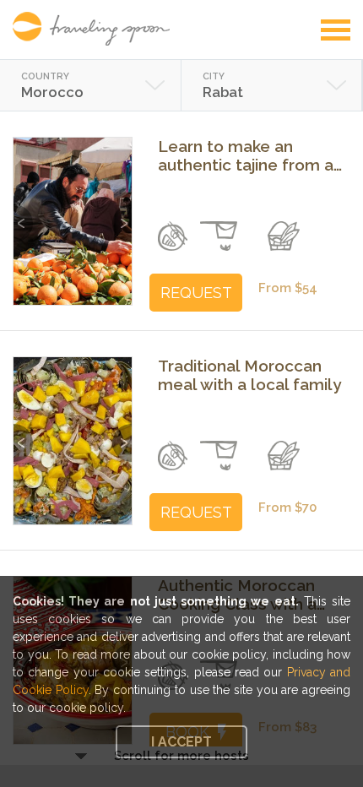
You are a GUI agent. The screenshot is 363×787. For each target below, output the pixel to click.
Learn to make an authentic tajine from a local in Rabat (245, 155)
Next (122, 215)
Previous (23, 215)
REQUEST (196, 292)
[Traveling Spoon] (95, 29)
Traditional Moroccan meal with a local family (249, 375)
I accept (181, 742)
